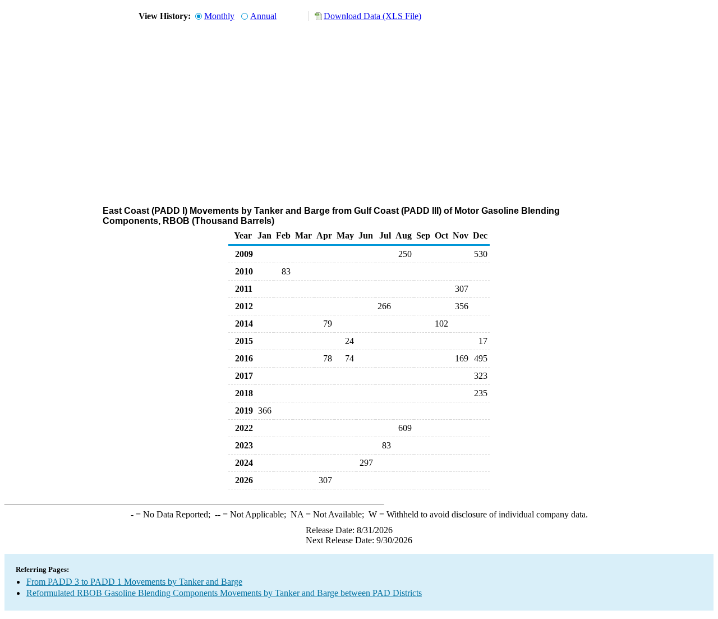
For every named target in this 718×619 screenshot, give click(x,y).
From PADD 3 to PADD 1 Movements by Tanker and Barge (134, 581)
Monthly (219, 16)
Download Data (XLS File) (372, 16)
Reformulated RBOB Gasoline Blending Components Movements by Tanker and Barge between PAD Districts (224, 593)
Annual (263, 16)
